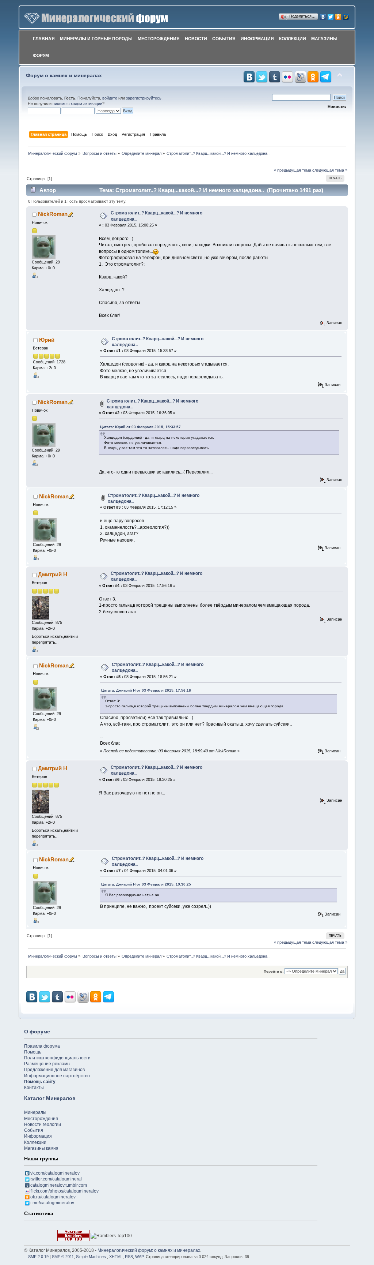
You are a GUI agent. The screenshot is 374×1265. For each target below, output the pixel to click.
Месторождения (159, 38)
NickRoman (53, 214)
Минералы (35, 1112)
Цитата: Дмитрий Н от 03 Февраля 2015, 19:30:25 (146, 884)
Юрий (46, 340)
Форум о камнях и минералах (64, 75)
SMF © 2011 (63, 1256)
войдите (109, 98)
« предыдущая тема (292, 170)
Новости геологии (42, 1124)
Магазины (324, 38)
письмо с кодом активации (77, 103)
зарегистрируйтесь (143, 98)
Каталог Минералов (50, 1098)
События (224, 38)
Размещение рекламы (47, 1063)
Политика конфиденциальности (57, 1057)
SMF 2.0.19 (38, 1256)
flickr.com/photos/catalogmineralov (64, 1191)
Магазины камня (41, 1148)
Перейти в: (273, 971)
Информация (257, 38)
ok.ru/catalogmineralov (53, 1196)
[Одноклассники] (338, 15)
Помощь (32, 1052)
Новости (196, 38)
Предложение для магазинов (54, 1069)
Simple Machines (91, 1256)
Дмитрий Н (52, 574)
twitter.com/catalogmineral (56, 1179)
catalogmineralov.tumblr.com (58, 1185)
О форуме (37, 1031)
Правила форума (42, 1046)
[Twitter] (331, 15)
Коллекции (292, 38)
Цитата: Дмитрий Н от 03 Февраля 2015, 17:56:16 (146, 690)
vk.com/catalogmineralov (55, 1173)
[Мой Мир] (346, 15)
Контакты (34, 1087)
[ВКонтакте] (323, 15)
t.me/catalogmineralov (52, 1202)
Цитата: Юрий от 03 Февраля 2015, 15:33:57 (140, 427)
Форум (41, 55)
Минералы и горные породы (96, 38)
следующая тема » (329, 170)
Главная (44, 38)
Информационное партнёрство (57, 1075)
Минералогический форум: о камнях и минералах (149, 1250)
